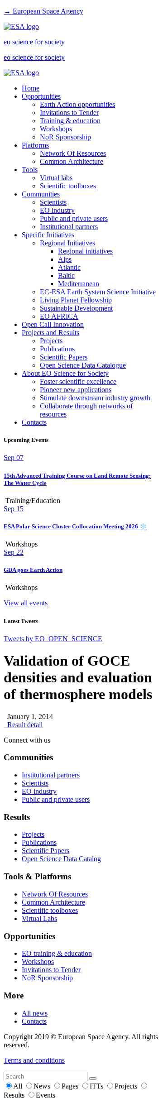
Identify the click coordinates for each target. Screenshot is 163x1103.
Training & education (70, 121)
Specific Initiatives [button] (48, 235)
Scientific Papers (63, 357)
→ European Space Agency (43, 11)
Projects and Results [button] (50, 332)
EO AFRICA (59, 316)
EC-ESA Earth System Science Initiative (98, 292)
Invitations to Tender (69, 112)
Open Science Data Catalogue (83, 365)
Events (45, 1095)
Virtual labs (56, 178)
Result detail (23, 725)
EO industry (57, 210)
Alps (65, 259)
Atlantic (69, 267)
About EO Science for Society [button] (65, 373)
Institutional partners (69, 226)
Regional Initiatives (67, 243)
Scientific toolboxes (68, 186)
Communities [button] (41, 194)
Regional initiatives (85, 251)
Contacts (34, 422)
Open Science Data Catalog (61, 859)
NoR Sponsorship (65, 137)
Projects (51, 341)
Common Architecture (71, 161)
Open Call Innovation (53, 324)
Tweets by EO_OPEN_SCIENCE (53, 639)
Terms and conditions (34, 1060)
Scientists (53, 202)
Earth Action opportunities (77, 104)
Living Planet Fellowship (76, 300)
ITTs (97, 1086)
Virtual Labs (39, 918)
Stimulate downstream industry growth (95, 398)
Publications (57, 349)
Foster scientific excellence (78, 381)
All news (35, 1013)
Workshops (56, 129)
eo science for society (34, 42)
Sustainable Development (76, 308)
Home (30, 88)
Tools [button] (30, 169)
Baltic (66, 275)
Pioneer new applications (75, 389)
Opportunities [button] (41, 96)
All (18, 1086)
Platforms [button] (35, 145)
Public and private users (74, 218)
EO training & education (57, 953)
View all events (26, 603)
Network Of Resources (73, 153)
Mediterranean (78, 284)
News (43, 1086)
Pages (71, 1086)
